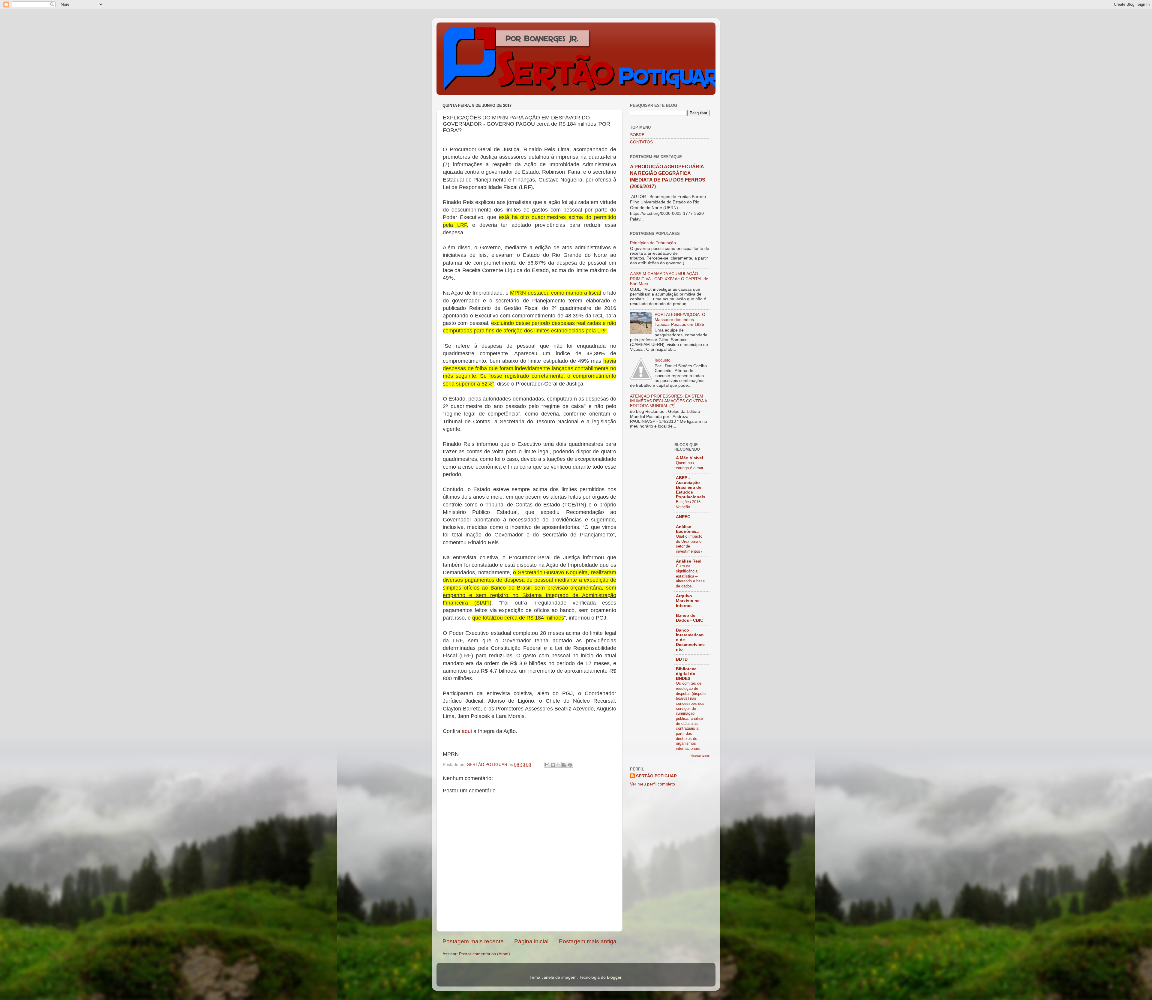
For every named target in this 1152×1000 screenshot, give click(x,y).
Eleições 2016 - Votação (689, 504)
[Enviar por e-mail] (547, 765)
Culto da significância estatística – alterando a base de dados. (690, 576)
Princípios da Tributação (653, 243)
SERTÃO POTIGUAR (656, 776)
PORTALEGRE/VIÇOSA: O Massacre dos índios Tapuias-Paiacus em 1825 (680, 319)
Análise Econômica (687, 529)
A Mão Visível (689, 458)
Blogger (614, 977)
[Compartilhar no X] (559, 765)
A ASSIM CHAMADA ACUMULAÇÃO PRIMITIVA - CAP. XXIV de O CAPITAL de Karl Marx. (669, 279)
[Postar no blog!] (553, 765)
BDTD (682, 659)
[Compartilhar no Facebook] (564, 765)
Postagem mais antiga (587, 941)
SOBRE (637, 135)
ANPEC (683, 517)
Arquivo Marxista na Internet (688, 601)
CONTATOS (641, 142)
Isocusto (662, 360)
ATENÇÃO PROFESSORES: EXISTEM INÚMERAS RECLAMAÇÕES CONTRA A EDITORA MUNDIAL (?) (668, 401)
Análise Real (688, 561)
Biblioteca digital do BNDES (686, 674)
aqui (467, 731)
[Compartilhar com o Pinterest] (570, 765)
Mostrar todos (700, 755)
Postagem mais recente (473, 941)
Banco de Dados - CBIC (689, 618)
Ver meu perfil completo (652, 784)
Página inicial (531, 941)
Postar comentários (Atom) (484, 954)
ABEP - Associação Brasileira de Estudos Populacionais (690, 487)
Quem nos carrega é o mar (689, 465)
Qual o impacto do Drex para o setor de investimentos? (689, 544)
